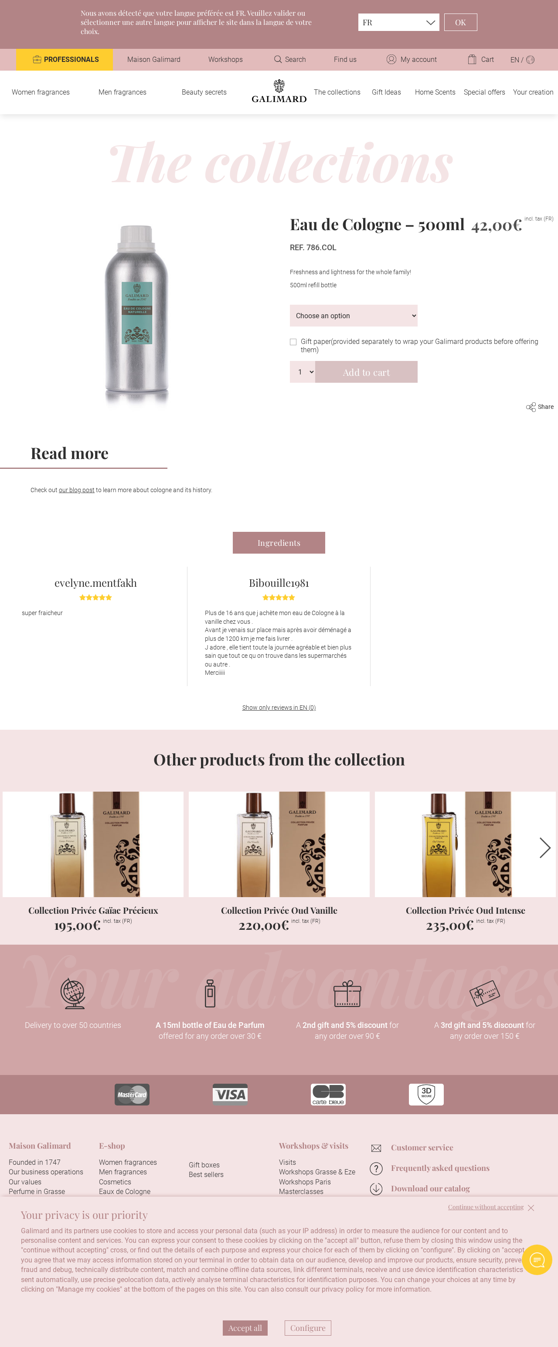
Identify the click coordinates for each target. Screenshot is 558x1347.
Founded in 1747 (35, 1162)
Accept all (245, 1328)
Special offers (484, 92)
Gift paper (419, 345)
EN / (517, 60)
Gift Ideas (386, 92)
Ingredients (279, 542)
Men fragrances (122, 92)
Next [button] (545, 847)
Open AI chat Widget (537, 1260)
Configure (308, 1328)
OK (460, 22)
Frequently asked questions (440, 1168)
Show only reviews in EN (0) (279, 707)
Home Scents (435, 92)
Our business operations (46, 1172)
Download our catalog (430, 1188)
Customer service (422, 1147)
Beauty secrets (204, 92)
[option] (95, 626)
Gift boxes (204, 1165)
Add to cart (366, 372)
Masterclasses (301, 1191)
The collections (337, 92)
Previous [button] (12, 847)
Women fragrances (41, 92)
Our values (25, 1182)
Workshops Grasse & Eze (317, 1172)
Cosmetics (115, 1182)
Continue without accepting (486, 1207)
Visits (287, 1162)
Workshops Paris (305, 1182)
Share (546, 406)
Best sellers (206, 1174)
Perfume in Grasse (37, 1191)
